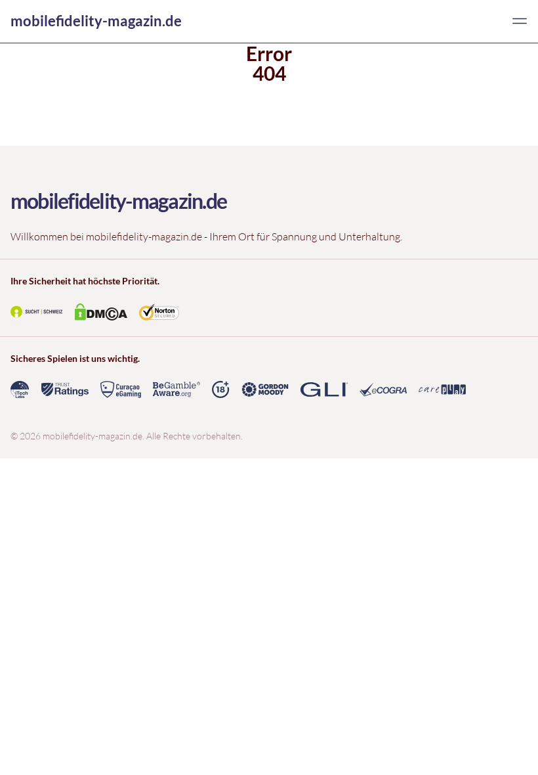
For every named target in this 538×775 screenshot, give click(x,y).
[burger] (520, 21)
